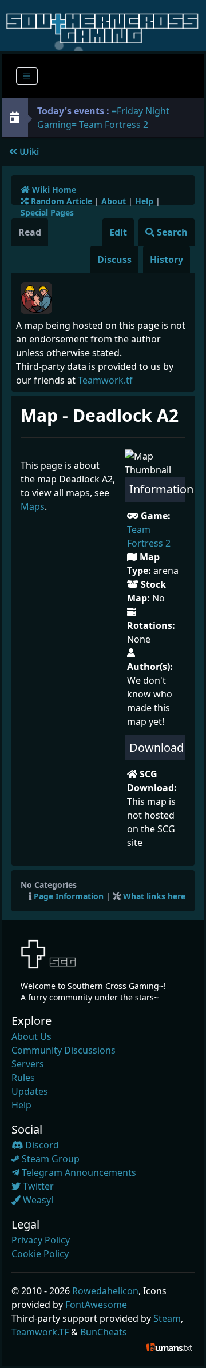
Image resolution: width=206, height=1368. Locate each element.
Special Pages (47, 212)
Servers (27, 1064)
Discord (41, 1145)
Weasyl (37, 1200)
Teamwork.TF (40, 1332)
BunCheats (103, 1332)
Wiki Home (53, 189)
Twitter (37, 1186)
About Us (31, 1036)
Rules (23, 1077)
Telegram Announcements (77, 1172)
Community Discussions (63, 1050)
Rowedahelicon (105, 1291)
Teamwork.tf (105, 380)
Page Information (69, 896)
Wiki (28, 151)
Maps (33, 506)
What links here (154, 896)
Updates (29, 1091)
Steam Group (49, 1158)
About (113, 201)
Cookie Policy (40, 1253)
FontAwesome (96, 1304)
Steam (167, 1318)
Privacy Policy (40, 1240)
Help (144, 201)
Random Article (60, 201)
